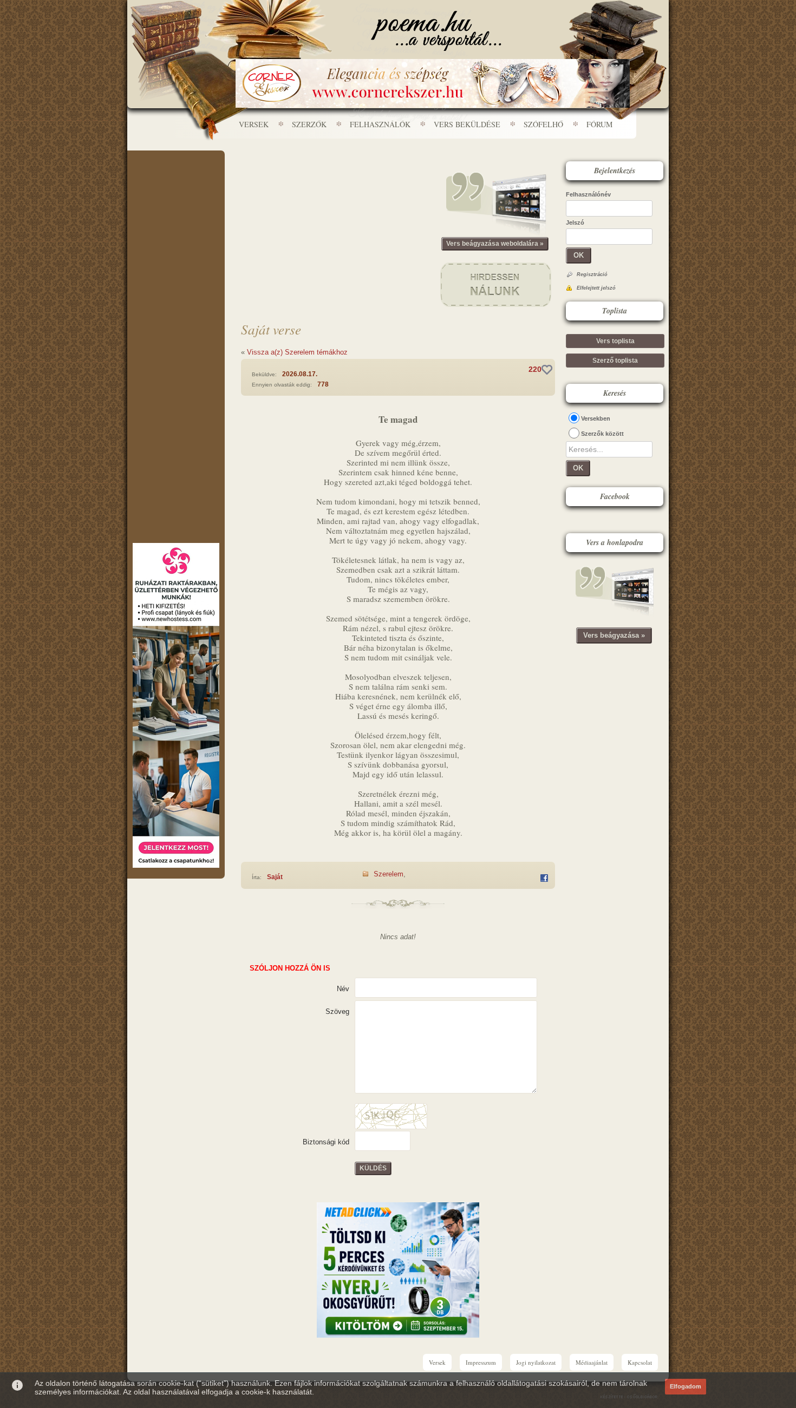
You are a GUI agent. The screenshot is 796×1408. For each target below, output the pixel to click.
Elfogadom (685, 1386)
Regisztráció (592, 274)
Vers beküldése (467, 124)
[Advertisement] (176, 183)
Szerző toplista (615, 360)
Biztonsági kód (326, 1142)
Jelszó (575, 222)
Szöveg (337, 1011)
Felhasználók (380, 124)
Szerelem (388, 874)
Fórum (599, 124)
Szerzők (309, 124)
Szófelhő (543, 124)
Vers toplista (615, 341)
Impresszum (481, 1362)
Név (343, 989)
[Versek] (436, 31)
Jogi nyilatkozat (536, 1362)
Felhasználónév (588, 194)
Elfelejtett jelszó (596, 288)
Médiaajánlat (592, 1362)
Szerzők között (602, 433)
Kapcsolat (640, 1362)
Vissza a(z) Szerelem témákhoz (297, 352)
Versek (254, 124)
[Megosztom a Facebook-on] (544, 878)
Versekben (595, 418)
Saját (275, 877)
